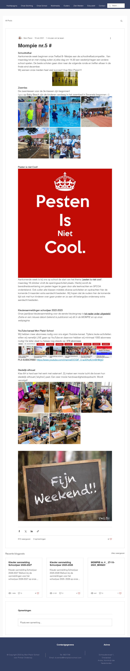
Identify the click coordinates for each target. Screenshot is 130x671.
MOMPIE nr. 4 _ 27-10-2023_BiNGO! (103, 563)
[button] (27, 6)
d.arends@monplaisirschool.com (68, 657)
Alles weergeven (118, 553)
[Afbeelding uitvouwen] (33, 111)
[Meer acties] (110, 38)
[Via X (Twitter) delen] (25, 531)
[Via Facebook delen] (19, 531)
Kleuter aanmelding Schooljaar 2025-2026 (61, 563)
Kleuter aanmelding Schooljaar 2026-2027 (20, 563)
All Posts (8, 20)
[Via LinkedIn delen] (31, 531)
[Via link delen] (38, 531)
